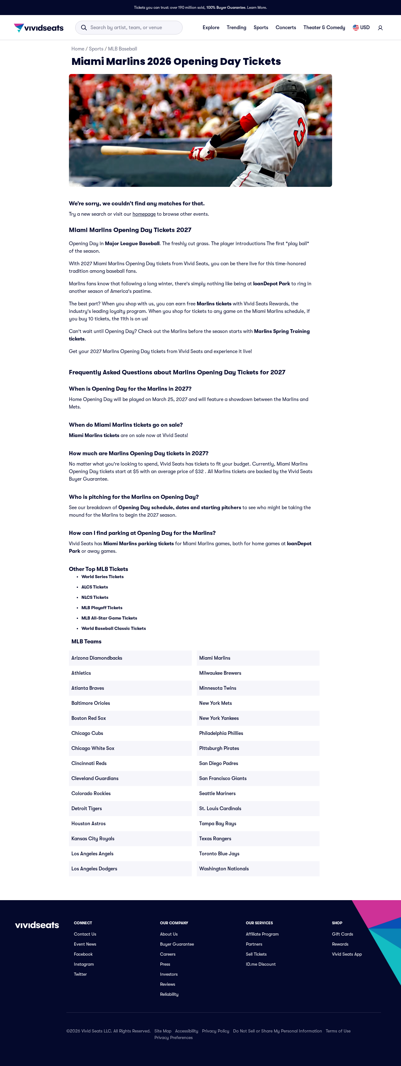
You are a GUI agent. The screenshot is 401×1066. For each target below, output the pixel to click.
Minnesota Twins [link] (217, 688)
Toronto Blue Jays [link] (219, 854)
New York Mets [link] (215, 703)
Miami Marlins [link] (214, 658)
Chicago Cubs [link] (87, 733)
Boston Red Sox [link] (88, 718)
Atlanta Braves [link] (87, 688)
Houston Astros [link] (88, 823)
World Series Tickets (102, 576)
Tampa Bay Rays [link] (217, 823)
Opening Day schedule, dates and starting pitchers (179, 507)
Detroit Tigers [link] (86, 808)
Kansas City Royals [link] (92, 839)
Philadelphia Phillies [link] (221, 733)
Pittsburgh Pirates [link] (219, 748)
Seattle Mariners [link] (217, 793)
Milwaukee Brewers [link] (220, 673)
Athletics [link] (81, 673)
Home (77, 49)
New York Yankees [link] (219, 718)
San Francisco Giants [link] (223, 778)
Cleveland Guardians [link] (94, 778)
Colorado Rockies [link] (91, 793)
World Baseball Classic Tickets (113, 628)
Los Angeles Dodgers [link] (94, 869)
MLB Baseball (122, 49)
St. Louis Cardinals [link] (220, 808)
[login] (380, 27)
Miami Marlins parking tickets (138, 543)
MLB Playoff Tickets (101, 607)
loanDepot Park (271, 284)
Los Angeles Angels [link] (92, 854)
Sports (261, 27)
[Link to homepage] (40, 28)
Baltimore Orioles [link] (90, 703)
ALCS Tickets (94, 586)
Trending (236, 27)
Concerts (286, 27)
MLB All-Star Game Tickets (109, 617)
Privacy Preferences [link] (173, 1037)
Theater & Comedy (324, 27)
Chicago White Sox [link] (92, 748)
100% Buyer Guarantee (225, 7)
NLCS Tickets (94, 597)
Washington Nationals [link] (224, 869)
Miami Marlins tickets (94, 435)
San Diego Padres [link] (218, 763)
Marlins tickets (214, 304)
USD (365, 27)
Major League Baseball (132, 243)
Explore (211, 27)
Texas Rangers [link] (215, 839)
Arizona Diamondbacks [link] (96, 658)
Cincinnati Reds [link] (89, 763)
